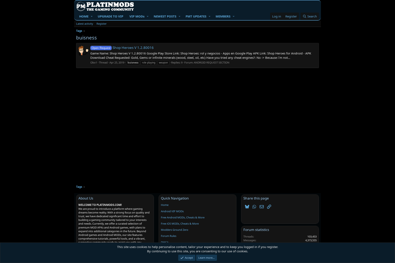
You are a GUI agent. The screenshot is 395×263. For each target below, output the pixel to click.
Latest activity (84, 23)
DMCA (164, 242)
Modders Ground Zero (174, 230)
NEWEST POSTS (165, 16)
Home (164, 205)
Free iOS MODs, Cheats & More (180, 223)
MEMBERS (223, 16)
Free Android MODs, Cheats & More (182, 217)
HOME (83, 16)
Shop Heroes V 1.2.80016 (123, 47)
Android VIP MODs (172, 211)
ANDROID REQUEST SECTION (211, 62)
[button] (92, 16)
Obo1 (93, 62)
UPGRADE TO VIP (110, 16)
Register (101, 23)
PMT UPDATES (196, 16)
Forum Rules (168, 236)
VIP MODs (136, 16)
